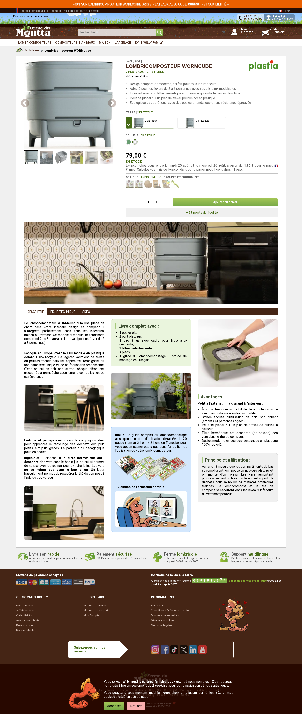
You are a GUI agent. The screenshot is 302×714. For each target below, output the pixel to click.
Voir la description (137, 76)
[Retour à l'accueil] (19, 49)
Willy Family (153, 42)
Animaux (88, 42)
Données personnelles (165, 615)
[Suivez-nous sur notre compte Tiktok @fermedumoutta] (174, 657)
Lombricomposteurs (34, 42)
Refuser (136, 706)
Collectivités (24, 615)
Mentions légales (161, 625)
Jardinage (123, 42)
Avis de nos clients (27, 620)
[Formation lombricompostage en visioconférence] (151, 526)
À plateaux (32, 50)
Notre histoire (24, 605)
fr (285, 10)
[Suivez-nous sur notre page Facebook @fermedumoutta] (164, 657)
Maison (105, 42)
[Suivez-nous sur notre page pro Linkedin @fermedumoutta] (193, 657)
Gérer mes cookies (162, 620)
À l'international (25, 610)
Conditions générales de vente (170, 610)
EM (137, 42)
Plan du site (158, 605)
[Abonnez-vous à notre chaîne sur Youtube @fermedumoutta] (202, 657)
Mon (92, 615)
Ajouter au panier (225, 202)
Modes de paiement (96, 605)
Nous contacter (26, 630)
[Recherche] (159, 32)
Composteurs (66, 42)
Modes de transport (96, 610)
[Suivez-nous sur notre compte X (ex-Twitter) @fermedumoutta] (183, 657)
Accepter (114, 706)
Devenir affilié (24, 625)
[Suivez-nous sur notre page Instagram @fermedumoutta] (155, 657)
